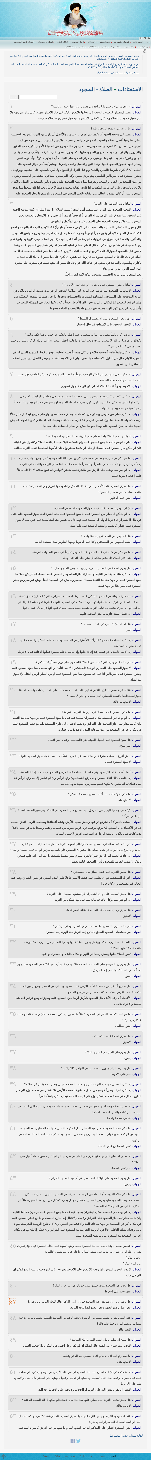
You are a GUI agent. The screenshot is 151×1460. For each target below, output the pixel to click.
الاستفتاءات (130, 89)
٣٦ (13, 1036)
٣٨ (13, 1068)
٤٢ (13, 1156)
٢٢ (13, 740)
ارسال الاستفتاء (78, 42)
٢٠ (13, 690)
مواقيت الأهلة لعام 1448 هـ (74, 47)
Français (46, 1456)
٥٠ (13, 1356)
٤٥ (13, 1246)
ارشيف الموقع (143, 47)
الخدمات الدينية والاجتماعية (24, 42)
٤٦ (13, 1285)
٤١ (13, 1128)
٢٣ (13, 756)
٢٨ (13, 872)
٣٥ (13, 1014)
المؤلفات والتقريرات (121, 42)
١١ (13, 486)
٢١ (13, 712)
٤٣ (13, 1178)
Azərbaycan (70, 1456)
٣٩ (13, 1084)
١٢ (13, 508)
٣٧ (13, 1052)
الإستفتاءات (91, 42)
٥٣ (13, 1416)
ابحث (14, 97)
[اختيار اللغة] (141, 38)
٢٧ (13, 844)
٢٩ (13, 894)
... (147, 42)
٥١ (13, 1372)
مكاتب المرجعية (128, 47)
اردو (93, 1456)
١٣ (13, 536)
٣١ (13, 926)
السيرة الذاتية (138, 42)
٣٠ (13, 910)
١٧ (13, 624)
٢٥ (13, 794)
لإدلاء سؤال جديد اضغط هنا (126, 1435)
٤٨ (13, 1318)
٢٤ (13, 772)
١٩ (13, 662)
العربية (113, 1456)
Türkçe (57, 1456)
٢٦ (13, 810)
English (83, 1456)
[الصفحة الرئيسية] (149, 38)
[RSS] (145, 38)
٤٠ (13, 1106)
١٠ (13, 458)
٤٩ (13, 1340)
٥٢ (13, 1400)
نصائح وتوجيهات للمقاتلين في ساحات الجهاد (118, 72)
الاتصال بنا (115, 47)
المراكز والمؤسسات (45, 42)
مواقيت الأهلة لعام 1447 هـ (97, 47)
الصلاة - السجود (96, 89)
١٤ (13, 552)
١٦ (13, 596)
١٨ (13, 640)
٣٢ (13, 942)
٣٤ (13, 986)
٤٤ (13, 1194)
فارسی (102, 1456)
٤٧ (13, 1302)
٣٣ (13, 964)
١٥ (13, 568)
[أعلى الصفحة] (3, 1456)
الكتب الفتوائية (105, 42)
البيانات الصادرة (62, 42)
